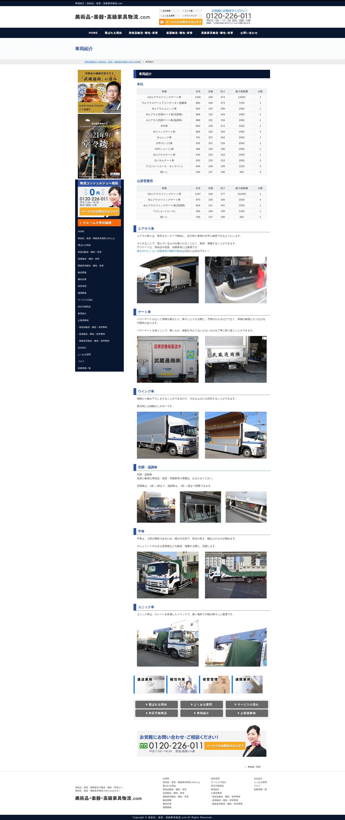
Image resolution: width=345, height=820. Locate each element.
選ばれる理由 (84, 245)
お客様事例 (83, 320)
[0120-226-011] (228, 16)
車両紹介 (82, 313)
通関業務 (82, 293)
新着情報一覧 (84, 368)
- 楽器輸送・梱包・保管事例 (91, 334)
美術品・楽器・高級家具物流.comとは (96, 238)
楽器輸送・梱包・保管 (88, 259)
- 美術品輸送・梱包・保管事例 (92, 327)
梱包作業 (82, 279)
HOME (81, 231)
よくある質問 (84, 354)
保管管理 (82, 286)
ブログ (81, 361)
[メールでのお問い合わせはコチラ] (181, 22)
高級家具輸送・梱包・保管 (91, 265)
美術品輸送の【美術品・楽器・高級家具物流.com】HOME (112, 62)
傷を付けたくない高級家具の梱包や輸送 (159, 250)
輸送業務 (82, 272)
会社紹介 (82, 347)
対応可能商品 (84, 306)
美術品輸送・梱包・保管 (90, 252)
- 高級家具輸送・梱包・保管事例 (93, 341)
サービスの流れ (85, 300)
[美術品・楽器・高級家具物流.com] (112, 16)
